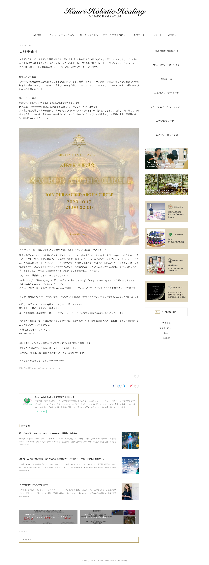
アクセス (166, 323)
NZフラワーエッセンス (166, 135)
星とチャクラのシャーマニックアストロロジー (104, 35)
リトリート (156, 35)
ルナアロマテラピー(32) (53, 368)
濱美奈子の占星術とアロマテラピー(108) (32, 368)
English (166, 338)
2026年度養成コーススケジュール (34, 485)
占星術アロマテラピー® (166, 93)
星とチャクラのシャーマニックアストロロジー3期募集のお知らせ (48, 433)
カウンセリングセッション (60, 35)
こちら (44, 348)
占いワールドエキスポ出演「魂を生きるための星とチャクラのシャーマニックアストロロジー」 (62, 459)
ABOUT (37, 35)
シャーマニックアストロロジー (166, 107)
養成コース (139, 35)
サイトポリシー (166, 328)
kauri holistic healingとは (166, 51)
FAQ (166, 333)
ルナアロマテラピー (166, 121)
